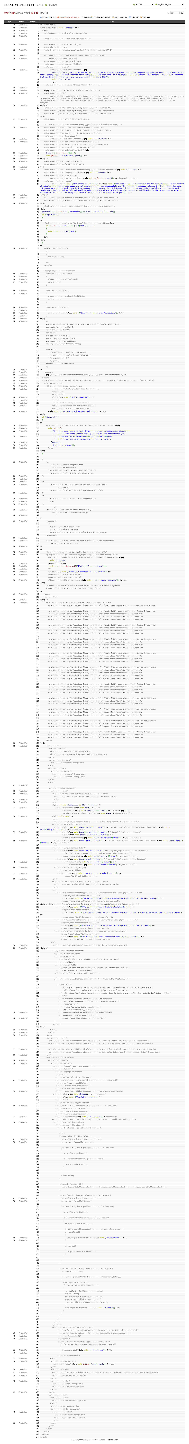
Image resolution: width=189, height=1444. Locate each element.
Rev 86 (44, 17)
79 (14, 25)
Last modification (120, 17)
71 (14, 832)
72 (14, 33)
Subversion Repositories (24, 5)
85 (14, 380)
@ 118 (34, 13)
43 (14, 501)
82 (14, 1373)
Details (86, 17)
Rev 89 (52, 17)
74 (14, 808)
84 (14, 431)
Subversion (97, 1440)
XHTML (110, 1440)
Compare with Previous (101, 17)
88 (14, 791)
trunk (13, 13)
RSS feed (146, 17)
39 (14, 30)
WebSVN (82, 1440)
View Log (134, 17)
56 (14, 28)
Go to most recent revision (69, 17)
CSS (116, 1440)
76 (14, 445)
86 (14, 1238)
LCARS (52, 5)
